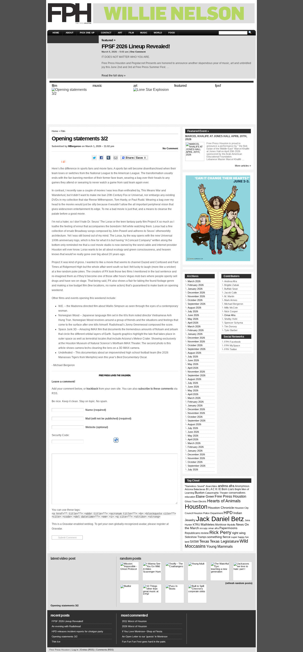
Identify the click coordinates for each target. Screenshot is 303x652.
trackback (92, 388)
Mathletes (207, 524)
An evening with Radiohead (66, 626)
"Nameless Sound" (195, 486)
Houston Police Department (208, 513)
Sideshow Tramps (196, 537)
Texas (204, 541)
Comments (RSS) (105, 649)
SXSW (194, 541)
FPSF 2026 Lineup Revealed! (136, 46)
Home (56, 32)
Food (171, 32)
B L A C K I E (213, 489)
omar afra (213, 528)
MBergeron (74, 146)
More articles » (243, 165)
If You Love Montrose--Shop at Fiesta (142, 631)
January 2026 (195, 288)
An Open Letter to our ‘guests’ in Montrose (144, 636)
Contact (106, 32)
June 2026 (193, 315)
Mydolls (231, 524)
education (190, 496)
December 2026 (196, 292)
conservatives (237, 492)
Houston (196, 506)
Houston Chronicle (221, 507)
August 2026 (194, 307)
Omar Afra (229, 315)
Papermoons (228, 528)
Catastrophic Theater (216, 492)
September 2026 (196, 304)
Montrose (220, 524)
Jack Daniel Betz (220, 518)
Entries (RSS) (87, 649)
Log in (75, 649)
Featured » (108, 40)
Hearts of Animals (224, 501)
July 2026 (193, 311)
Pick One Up (87, 32)
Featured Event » (198, 131)
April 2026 (193, 322)
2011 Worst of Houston (134, 621)
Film (131, 32)
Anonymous (242, 486)
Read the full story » (114, 75)
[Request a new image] (116, 440)
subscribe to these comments (155, 388)
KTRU (196, 524)
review (205, 533)
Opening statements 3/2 (65, 605)
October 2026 (195, 300)
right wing (239, 533)
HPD (228, 512)
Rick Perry (220, 532)
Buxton (200, 492)
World (158, 32)
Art (120, 32)
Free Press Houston (230, 496)
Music (143, 32)
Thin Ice (56, 641)
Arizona (189, 489)
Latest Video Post (63, 558)
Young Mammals (219, 546)
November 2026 (196, 296)
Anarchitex (211, 486)
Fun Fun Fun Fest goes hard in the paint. (144, 641)
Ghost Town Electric (196, 501)
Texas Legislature (224, 541)
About (69, 32)
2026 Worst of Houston (134, 626)
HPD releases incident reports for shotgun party (77, 631)
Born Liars (228, 489)
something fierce (218, 537)
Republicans (192, 533)
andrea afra (226, 486)
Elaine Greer (205, 496)
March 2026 (194, 281)
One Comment (138, 51)
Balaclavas (199, 489)
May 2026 (193, 319)
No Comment (170, 148)
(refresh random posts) (238, 583)
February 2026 (196, 285)
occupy (204, 528)
